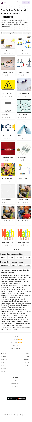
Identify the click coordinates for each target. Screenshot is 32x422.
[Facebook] (17, 414)
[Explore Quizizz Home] (5, 3)
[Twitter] (14, 414)
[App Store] (11, 398)
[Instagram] (20, 414)
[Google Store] (21, 398)
